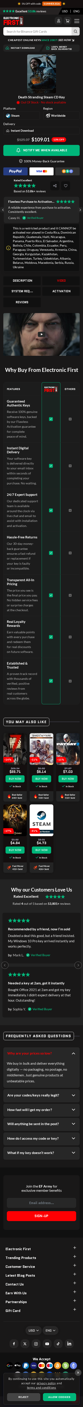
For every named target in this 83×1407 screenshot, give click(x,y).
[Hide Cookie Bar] (78, 1372)
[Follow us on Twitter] (25, 1343)
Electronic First (18, 1248)
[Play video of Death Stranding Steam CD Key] (41, 334)
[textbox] (65, 11)
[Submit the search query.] (75, 31)
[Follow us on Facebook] (14, 1343)
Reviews (22, 302)
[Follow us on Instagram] (36, 1343)
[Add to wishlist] (65, 185)
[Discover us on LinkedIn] (69, 1343)
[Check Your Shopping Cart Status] (67, 20)
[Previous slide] (5, 965)
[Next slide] (80, 210)
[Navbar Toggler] (77, 21)
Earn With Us (16, 1293)
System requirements (23, 291)
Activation (61, 291)
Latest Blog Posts (20, 1275)
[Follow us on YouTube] (47, 1343)
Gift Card (13, 1310)
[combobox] (65, 11)
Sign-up (41, 1216)
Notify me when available (45, 150)
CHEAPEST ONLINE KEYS (39, 40)
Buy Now (15, 779)
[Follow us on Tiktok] (58, 1343)
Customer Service (20, 1266)
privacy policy (46, 1383)
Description (23, 281)
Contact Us (15, 1284)
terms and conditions (41, 1387)
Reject (23, 1397)
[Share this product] (54, 185)
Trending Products (21, 1257)
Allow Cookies (59, 1397)
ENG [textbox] (76, 11)
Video (61, 281)
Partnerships (16, 1301)
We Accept (41, 1359)
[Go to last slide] (3, 210)
